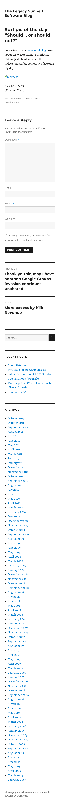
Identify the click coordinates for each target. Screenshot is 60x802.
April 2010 (14, 503)
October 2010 (16, 476)
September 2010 (18, 480)
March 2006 (15, 721)
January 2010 (16, 516)
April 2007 (14, 663)
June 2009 (14, 547)
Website (10, 219)
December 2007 (18, 628)
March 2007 (15, 668)
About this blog (17, 365)
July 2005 (14, 757)
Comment (12, 139)
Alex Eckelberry (13, 98)
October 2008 (16, 583)
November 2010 (18, 471)
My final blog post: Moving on (27, 369)
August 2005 (16, 753)
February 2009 (17, 565)
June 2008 (14, 601)
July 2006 (14, 703)
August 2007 (16, 645)
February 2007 (17, 672)
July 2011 (13, 436)
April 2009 (14, 556)
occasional (33, 50)
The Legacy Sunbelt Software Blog (24, 13)
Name (9, 188)
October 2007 (16, 637)
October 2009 (16, 529)
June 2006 (14, 708)
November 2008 (18, 579)
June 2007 (14, 654)
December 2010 (17, 467)
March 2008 (15, 614)
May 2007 (14, 659)
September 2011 (18, 427)
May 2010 (14, 498)
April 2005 (14, 770)
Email (9, 203)
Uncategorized (12, 102)
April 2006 (14, 717)
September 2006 (18, 695)
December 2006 (18, 681)
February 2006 (17, 726)
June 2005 (14, 761)
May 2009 (14, 552)
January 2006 (16, 730)
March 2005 (15, 775)
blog (43, 50)
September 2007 (18, 641)
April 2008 (14, 610)
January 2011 (16, 463)
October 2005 (16, 744)
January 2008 (16, 623)
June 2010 (14, 494)
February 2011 (16, 458)
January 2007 (16, 677)
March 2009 (15, 561)
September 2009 (18, 534)
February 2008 (17, 619)
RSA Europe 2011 (18, 392)
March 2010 (15, 507)
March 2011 (15, 454)
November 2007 (18, 632)
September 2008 (18, 587)
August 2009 (16, 538)
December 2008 (18, 574)
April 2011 (14, 449)
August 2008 (16, 592)
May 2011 (13, 445)
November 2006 (18, 686)
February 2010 (17, 512)
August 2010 (15, 485)
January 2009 (16, 570)
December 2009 (18, 521)
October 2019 (16, 418)
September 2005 (18, 748)
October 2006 (16, 690)
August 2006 (16, 699)
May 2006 (14, 712)
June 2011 (14, 440)
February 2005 (17, 779)
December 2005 (18, 735)
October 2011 (16, 422)
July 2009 (14, 543)
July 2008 (14, 596)
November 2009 (18, 525)
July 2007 (14, 650)
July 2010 (13, 489)
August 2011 (15, 431)
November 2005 (18, 739)
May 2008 (14, 605)
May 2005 (14, 766)
